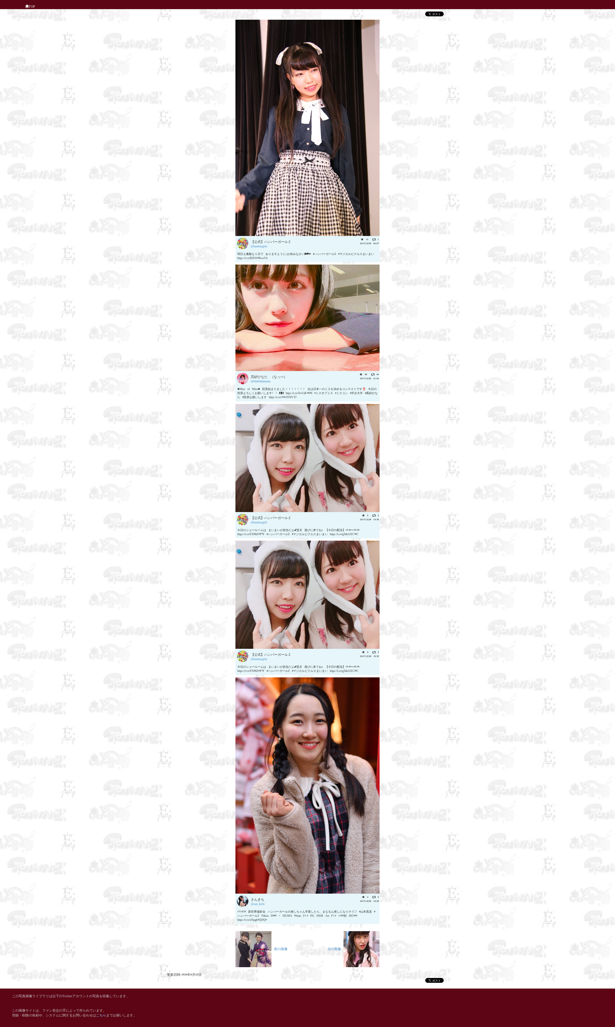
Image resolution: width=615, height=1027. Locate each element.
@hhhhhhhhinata (260, 381)
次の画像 (335, 948)
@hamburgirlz (259, 246)
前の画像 (279, 948)
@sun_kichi (257, 903)
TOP (32, 6)
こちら (101, 1014)
